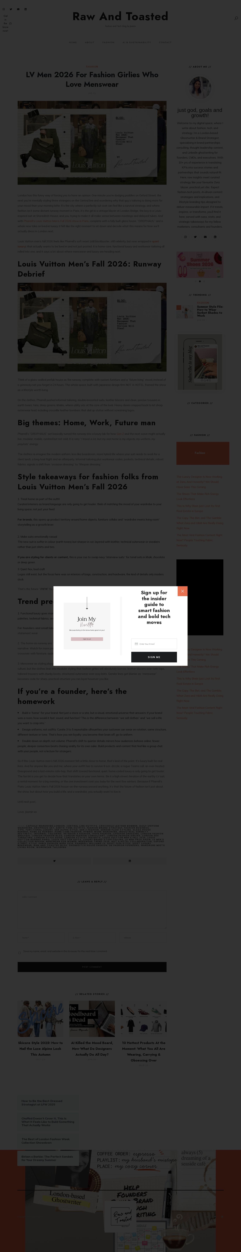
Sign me (154, 657)
